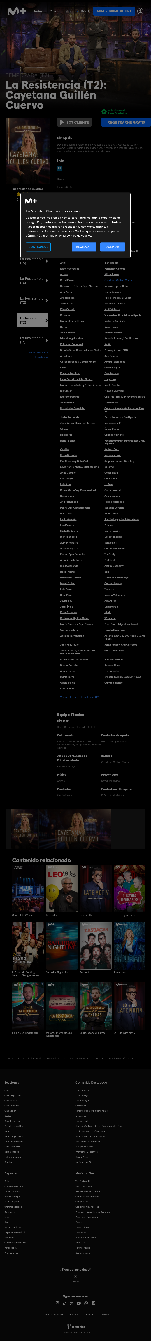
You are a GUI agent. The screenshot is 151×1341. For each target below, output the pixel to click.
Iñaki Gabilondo (69, 565)
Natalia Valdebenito (115, 594)
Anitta (107, 344)
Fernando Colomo (114, 268)
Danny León (111, 326)
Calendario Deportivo (15, 1242)
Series (37, 11)
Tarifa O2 (80, 1242)
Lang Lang (110, 379)
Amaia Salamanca (114, 361)
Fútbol (68, 11)
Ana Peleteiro (112, 356)
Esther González (69, 268)
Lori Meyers (67, 525)
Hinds (107, 612)
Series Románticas (13, 1141)
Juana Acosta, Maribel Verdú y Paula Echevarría (78, 652)
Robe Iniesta (67, 571)
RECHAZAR (84, 247)
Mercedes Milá (112, 423)
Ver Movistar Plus (84, 1181)
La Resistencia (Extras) (93, 1032)
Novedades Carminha (72, 408)
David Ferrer (67, 280)
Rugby (7, 1222)
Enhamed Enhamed (71, 344)
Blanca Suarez (68, 536)
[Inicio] (17, 11)
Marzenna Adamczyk (116, 577)
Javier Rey (66, 600)
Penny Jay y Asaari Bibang (75, 507)
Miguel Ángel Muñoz (71, 338)
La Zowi (108, 484)
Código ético (82, 1201)
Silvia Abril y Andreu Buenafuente (79, 466)
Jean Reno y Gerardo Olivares (77, 423)
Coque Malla (111, 478)
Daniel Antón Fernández (74, 659)
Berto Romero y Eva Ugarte (120, 417)
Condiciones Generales (87, 1196)
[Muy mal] (19, 194)
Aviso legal (74, 1314)
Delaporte (66, 434)
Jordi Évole (66, 606)
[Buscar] (89, 11)
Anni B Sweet (67, 332)
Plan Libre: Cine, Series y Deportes (93, 1212)
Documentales (11, 1152)
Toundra (109, 589)
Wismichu (110, 618)
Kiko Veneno (67, 688)
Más (84, 11)
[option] (25, 829)
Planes (79, 1222)
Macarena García (114, 303)
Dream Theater (113, 536)
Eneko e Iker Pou (70, 373)
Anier (63, 262)
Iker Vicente (111, 262)
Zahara (108, 525)
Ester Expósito (68, 612)
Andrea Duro (111, 449)
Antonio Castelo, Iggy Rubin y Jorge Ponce (124, 637)
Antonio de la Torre (71, 560)
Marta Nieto (111, 402)
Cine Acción (10, 1111)
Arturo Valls (111, 513)
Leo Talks (51, 915)
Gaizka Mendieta (114, 650)
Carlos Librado (113, 583)
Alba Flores (66, 356)
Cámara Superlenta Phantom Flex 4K (124, 410)
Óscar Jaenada (113, 490)
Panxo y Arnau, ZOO (116, 350)
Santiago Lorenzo (114, 507)
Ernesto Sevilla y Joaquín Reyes (122, 676)
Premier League (12, 1196)
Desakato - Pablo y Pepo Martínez (79, 286)
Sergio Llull (110, 542)
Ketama (109, 466)
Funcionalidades (84, 1186)
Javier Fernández (70, 417)
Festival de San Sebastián (88, 1141)
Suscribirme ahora (114, 11)
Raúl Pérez (66, 594)
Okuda (64, 428)
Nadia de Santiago (114, 321)
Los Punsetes (111, 670)
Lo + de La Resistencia (25, 1032)
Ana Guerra (67, 402)
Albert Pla (110, 600)
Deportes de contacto (15, 1232)
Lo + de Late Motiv (124, 1032)
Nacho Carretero (70, 665)
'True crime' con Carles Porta (90, 1136)
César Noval (111, 472)
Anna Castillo (68, 472)
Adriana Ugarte (69, 548)
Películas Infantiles (13, 1126)
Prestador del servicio (53, 1314)
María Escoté (112, 385)
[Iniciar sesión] (140, 11)
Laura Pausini (112, 530)
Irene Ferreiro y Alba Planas (76, 379)
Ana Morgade (112, 495)
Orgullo (8, 1162)
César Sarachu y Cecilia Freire (78, 361)
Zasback (84, 972)
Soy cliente (77, 122)
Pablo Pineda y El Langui (118, 297)
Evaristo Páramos (70, 396)
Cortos (7, 1116)
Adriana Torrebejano (72, 635)
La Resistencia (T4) (32, 280)
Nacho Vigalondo (114, 501)
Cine (53, 11)
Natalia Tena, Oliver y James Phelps (80, 350)
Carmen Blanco (113, 682)
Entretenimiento (12, 1157)
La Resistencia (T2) (32, 320)
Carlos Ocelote (69, 629)
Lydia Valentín (68, 519)
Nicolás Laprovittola (116, 286)
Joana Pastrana (113, 659)
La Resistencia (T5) (32, 261)
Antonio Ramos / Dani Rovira (121, 338)
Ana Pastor (66, 291)
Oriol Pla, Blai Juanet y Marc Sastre (124, 396)
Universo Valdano (13, 1206)
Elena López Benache (72, 554)
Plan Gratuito (82, 1227)
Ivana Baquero (112, 291)
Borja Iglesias (67, 440)
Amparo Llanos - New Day (119, 461)
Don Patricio (111, 373)
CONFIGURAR (38, 247)
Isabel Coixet (67, 583)
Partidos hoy (10, 1248)
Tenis (6, 1217)
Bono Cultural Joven (86, 1237)
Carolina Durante (114, 548)
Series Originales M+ (14, 1136)
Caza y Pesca (82, 1157)
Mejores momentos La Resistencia (59, 1034)
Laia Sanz (65, 484)
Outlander (81, 1105)
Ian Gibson (66, 390)
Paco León (66, 513)
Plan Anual (81, 1232)
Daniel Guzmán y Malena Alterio (78, 490)
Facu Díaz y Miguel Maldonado (121, 624)
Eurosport (9, 1237)
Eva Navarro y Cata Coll (74, 461)
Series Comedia (12, 1146)
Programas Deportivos (87, 1152)
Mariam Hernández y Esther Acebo (80, 385)
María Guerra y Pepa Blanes (76, 624)
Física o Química (114, 390)
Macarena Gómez (70, 577)
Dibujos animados (84, 1146)
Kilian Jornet (111, 274)
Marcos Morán (112, 455)
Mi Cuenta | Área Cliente (88, 1191)
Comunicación (83, 1253)
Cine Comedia (11, 1105)
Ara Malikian (67, 297)
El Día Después (11, 1201)
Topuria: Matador (13, 1227)
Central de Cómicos (23, 915)
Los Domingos (82, 1100)
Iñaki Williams (112, 309)
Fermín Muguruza (114, 629)
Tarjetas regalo (83, 1248)
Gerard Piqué (112, 367)
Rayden (64, 326)
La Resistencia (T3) (32, 300)
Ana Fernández (69, 501)
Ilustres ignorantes (124, 915)
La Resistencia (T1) (32, 340)
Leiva (63, 367)
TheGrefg (109, 554)
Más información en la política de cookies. (64, 235)
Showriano (120, 972)
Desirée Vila (67, 495)
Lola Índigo (66, 478)
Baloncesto (9, 1212)
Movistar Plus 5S (83, 1162)
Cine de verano (12, 1121)
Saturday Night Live (57, 972)
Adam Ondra (67, 670)
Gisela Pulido (67, 682)
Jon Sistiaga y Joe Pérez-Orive (121, 519)
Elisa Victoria (67, 309)
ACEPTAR (112, 247)
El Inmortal (81, 1116)
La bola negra (82, 1095)
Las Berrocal (82, 1121)
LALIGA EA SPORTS (13, 1191)
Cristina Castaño (114, 434)
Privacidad (90, 1314)
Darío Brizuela (68, 455)
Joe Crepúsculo (69, 644)
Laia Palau (66, 589)
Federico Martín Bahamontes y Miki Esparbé (124, 442)
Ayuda (76, 1281)
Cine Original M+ (12, 1095)
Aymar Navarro (69, 542)
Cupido (64, 449)
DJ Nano (65, 315)
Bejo (106, 571)
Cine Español (10, 1100)
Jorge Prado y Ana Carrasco (120, 644)
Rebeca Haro (112, 665)
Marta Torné (67, 676)
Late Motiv (86, 915)
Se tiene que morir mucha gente (92, 1111)
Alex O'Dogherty (114, 565)
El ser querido (82, 1090)
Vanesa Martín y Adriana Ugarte (122, 315)
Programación (11, 1253)
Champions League (14, 1186)
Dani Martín (111, 606)
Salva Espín (66, 303)
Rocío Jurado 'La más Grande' (91, 1131)
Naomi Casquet (113, 332)
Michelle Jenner (69, 530)
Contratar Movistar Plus (87, 1206)
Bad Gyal (109, 560)
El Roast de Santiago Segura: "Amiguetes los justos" (25, 974)
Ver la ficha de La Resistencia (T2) (79, 696)
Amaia (64, 274)
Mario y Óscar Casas (72, 321)
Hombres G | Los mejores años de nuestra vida (99, 1126)
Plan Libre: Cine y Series (87, 1217)
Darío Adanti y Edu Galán (74, 618)
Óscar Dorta (111, 428)
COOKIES (105, 1314)
